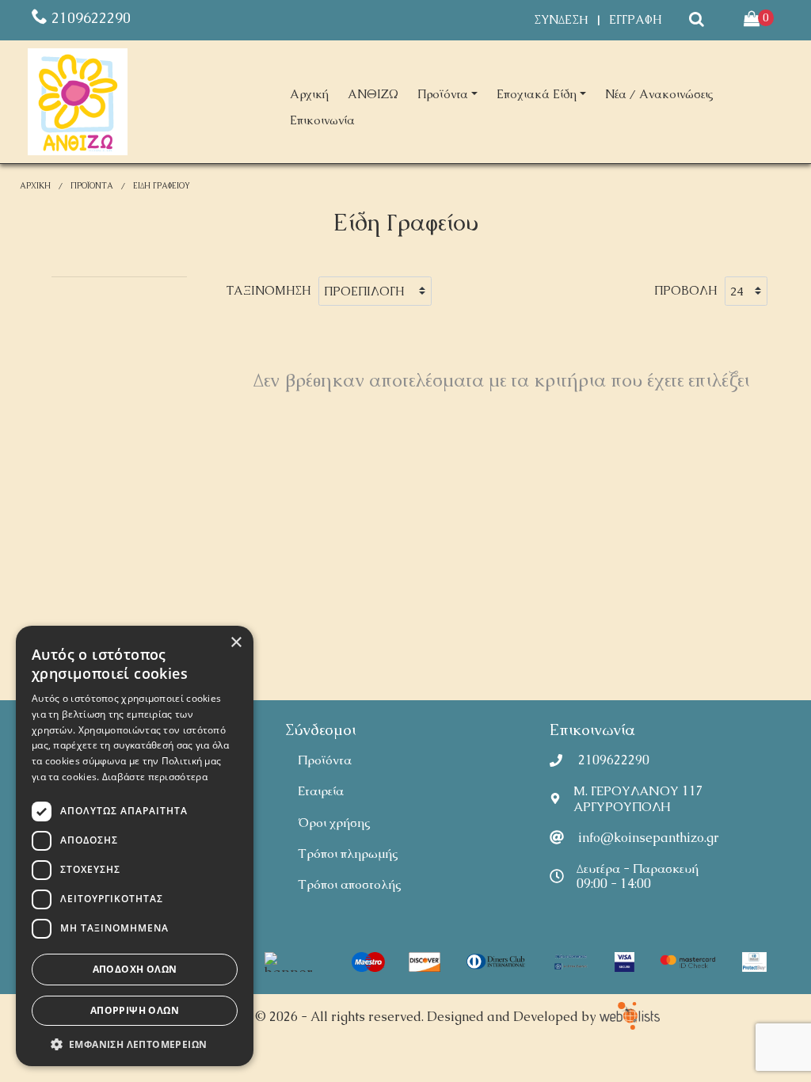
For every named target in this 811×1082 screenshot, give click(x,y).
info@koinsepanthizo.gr (648, 837)
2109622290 (613, 760)
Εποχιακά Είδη (537, 93)
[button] (135, 1043)
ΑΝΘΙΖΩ (373, 93)
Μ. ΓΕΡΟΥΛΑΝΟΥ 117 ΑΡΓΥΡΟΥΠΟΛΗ (638, 798)
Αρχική (309, 93)
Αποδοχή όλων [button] (135, 969)
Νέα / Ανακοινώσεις (659, 93)
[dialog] (134, 846)
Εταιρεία (321, 791)
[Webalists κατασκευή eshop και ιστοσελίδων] (629, 1016)
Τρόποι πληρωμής (348, 853)
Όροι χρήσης (334, 822)
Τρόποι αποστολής (350, 884)
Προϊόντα (442, 93)
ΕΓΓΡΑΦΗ (635, 19)
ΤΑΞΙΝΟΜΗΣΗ (268, 290)
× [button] (236, 643)
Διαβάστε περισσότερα (155, 776)
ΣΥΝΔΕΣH (561, 19)
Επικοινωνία (322, 120)
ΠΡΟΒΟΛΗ (685, 290)
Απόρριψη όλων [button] (134, 1010)
